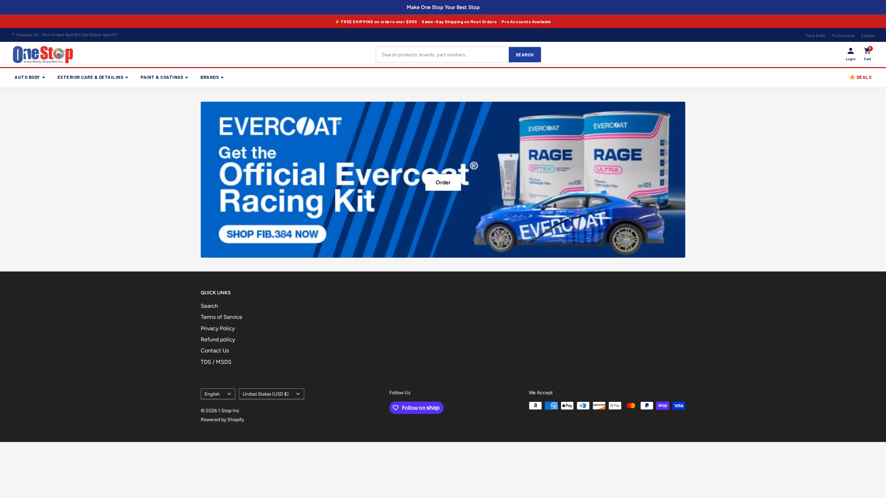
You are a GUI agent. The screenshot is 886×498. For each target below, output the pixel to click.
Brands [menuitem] (209, 77)
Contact (868, 35)
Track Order (815, 35)
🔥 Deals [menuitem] (861, 77)
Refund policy (218, 339)
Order (443, 182)
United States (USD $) (266, 394)
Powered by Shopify (222, 420)
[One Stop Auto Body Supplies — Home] (43, 54)
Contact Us (215, 350)
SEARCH (525, 54)
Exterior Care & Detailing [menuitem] (90, 77)
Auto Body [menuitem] (27, 77)
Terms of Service (221, 317)
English (212, 394)
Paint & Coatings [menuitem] (162, 77)
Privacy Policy (218, 328)
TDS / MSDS (216, 362)
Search (209, 306)
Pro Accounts (843, 35)
